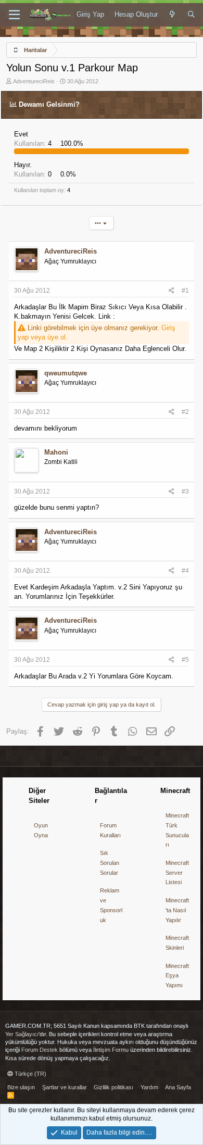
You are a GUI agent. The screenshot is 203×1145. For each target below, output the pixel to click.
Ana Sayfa (178, 1087)
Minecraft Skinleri (177, 943)
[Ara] (191, 14)
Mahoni (56, 452)
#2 (185, 412)
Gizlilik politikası (113, 1087)
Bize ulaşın (21, 1087)
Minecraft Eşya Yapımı (177, 975)
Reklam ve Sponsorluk (111, 905)
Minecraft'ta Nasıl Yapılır (177, 910)
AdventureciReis (34, 81)
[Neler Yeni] (172, 14)
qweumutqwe (65, 373)
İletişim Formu (111, 1050)
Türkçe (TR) (29, 1074)
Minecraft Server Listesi (177, 872)
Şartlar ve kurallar (64, 1087)
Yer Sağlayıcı (22, 1034)
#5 (185, 659)
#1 (185, 290)
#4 (185, 570)
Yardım (149, 1087)
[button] (14, 15)
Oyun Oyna (41, 830)
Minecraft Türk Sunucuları (177, 830)
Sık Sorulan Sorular (109, 862)
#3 (185, 491)
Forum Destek (39, 1050)
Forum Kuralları (110, 830)
